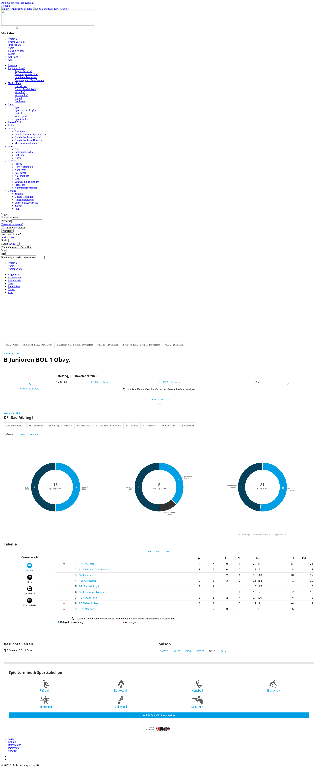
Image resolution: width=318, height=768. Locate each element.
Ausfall (18, 158)
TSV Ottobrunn (172, 382)
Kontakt (29, 2)
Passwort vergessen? (12, 224)
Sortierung (6, 257)
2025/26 (164, 651)
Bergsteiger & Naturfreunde (29, 80)
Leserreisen (20, 172)
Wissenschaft (21, 95)
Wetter (18, 178)
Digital (18, 98)
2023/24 (188, 651)
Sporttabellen (21, 119)
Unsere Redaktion (24, 196)
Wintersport (21, 116)
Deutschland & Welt (25, 89)
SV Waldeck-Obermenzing (108, 425)
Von (3, 250)
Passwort (6, 221)
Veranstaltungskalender (27, 181)
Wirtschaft (20, 92)
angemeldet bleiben (15, 227)
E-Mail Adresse (9, 217)
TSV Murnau (132, 425)
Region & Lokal (16, 41)
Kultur (11, 53)
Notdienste (20, 169)
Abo (3, 2)
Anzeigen (13, 56)
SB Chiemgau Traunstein (60, 425)
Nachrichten (14, 44)
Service (12, 161)
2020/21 (225, 651)
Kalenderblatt (22, 175)
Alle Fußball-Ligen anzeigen (160, 715)
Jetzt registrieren (9, 237)
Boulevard (20, 101)
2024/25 (176, 651)
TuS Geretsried (187, 425)
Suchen (12, 243)
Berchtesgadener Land (26, 74)
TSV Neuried (149, 425)
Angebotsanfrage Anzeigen (29, 137)
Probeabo (19, 2)
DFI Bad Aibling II (15, 425)
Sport (11, 47)
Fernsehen (20, 184)
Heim (22, 434)
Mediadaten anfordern (26, 143)
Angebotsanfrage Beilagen (28, 140)
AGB (11, 738)
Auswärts (35, 434)
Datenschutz (14, 744)
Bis (3, 253)
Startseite (12, 38)
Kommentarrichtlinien (26, 187)
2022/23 (200, 651)
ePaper (10, 2)
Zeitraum (6, 247)
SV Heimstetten (84, 425)
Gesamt (10, 434)
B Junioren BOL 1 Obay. (20, 650)
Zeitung (12, 190)
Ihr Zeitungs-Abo (24, 152)
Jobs (17, 208)
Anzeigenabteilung (24, 199)
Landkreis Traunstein (26, 77)
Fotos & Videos (16, 50)
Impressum (13, 747)
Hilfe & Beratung (24, 166)
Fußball (19, 113)
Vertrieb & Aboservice (26, 202)
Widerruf (12, 750)
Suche (4, 240)
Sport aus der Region (26, 110)
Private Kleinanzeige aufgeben (31, 134)
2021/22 (213, 651)
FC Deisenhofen (100, 382)
